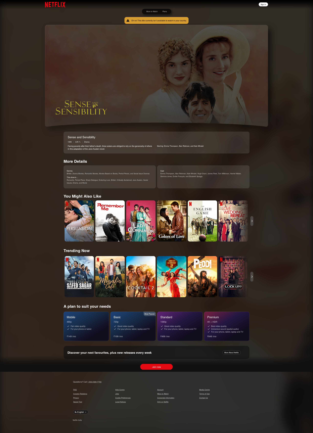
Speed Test (77, 402)
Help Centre (120, 389)
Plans (164, 11)
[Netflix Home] (54, 4)
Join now (156, 366)
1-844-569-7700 (94, 381)
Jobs (117, 394)
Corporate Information (165, 398)
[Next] (251, 221)
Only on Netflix (162, 402)
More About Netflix (231, 352)
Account (160, 389)
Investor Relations (80, 394)
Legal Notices (120, 402)
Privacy (76, 398)
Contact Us (203, 398)
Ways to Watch (163, 394)
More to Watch (152, 11)
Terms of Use (204, 394)
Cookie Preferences (123, 398)
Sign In (263, 4)
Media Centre (204, 389)
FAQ (75, 389)
